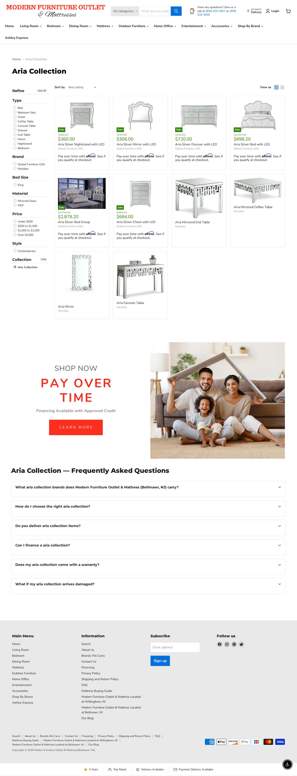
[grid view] (276, 87)
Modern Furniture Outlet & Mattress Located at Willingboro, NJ (80, 740)
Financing (88, 667)
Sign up (160, 660)
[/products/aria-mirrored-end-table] (199, 197)
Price (17, 214)
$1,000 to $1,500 (28, 230)
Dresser (22, 130)
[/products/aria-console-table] (140, 277)
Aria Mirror (66, 306)
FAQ (84, 685)
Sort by (60, 87)
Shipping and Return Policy (99, 679)
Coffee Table (25, 121)
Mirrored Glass (26, 201)
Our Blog (87, 718)
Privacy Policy (90, 673)
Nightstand (24, 144)
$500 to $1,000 (27, 226)
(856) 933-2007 (216, 11)
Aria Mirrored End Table (192, 222)
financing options (48, 555)
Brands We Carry (93, 656)
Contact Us (88, 662)
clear (43, 259)
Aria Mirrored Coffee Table (253, 207)
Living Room (29, 26)
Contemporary (26, 251)
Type (16, 100)
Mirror (21, 139)
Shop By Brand (249, 26)
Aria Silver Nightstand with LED (81, 144)
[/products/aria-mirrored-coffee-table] (257, 190)
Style (17, 243)
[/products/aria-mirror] (82, 279)
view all (42, 90)
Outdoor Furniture (132, 26)
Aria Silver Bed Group (74, 222)
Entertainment (192, 26)
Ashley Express (16, 38)
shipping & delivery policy (244, 535)
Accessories (220, 26)
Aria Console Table (130, 303)
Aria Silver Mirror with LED (136, 144)
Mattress (104, 26)
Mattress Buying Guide (96, 691)
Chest (21, 117)
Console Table (26, 126)
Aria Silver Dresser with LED (196, 144)
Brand (18, 157)
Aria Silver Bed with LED (252, 144)
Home (9, 26)
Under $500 (25, 221)
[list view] (282, 87)
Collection (21, 259)
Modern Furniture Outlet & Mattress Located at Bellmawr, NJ (48, 744)
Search (86, 644)
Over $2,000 (25, 235)
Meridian (22, 169)
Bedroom (54, 26)
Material (20, 193)
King (20, 185)
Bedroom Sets (26, 112)
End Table (23, 135)
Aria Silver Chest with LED (136, 222)
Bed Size (20, 177)
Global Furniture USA (31, 164)
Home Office (164, 26)
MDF (20, 205)
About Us (87, 650)
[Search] (176, 11)
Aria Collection (27, 267)
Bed (20, 108)
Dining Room (79, 26)
